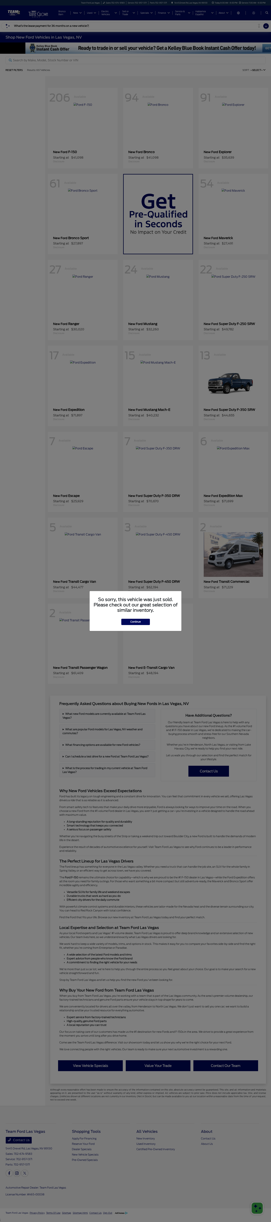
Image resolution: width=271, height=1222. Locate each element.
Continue (135, 621)
